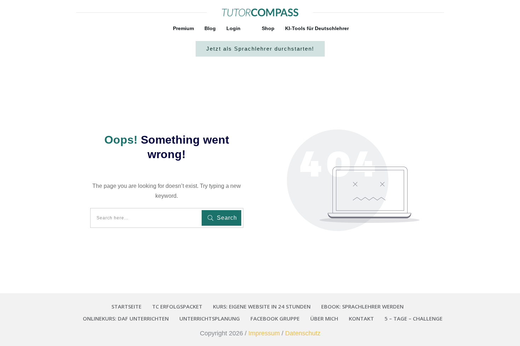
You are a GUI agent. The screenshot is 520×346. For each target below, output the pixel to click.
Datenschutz (302, 333)
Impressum (264, 333)
